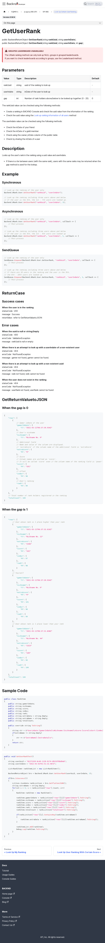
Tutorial (5, 870)
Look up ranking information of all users (51, 115)
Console (5, 898)
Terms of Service (10, 917)
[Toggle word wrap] (95, 415)
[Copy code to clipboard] (100, 190)
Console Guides (9, 879)
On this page (9, 23)
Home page (7, 894)
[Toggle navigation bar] (4, 4)
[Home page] (4, 12)
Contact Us (7, 925)
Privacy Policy (8, 921)
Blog (4, 902)
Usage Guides (8, 875)
